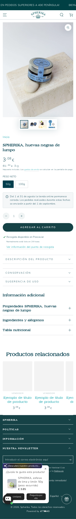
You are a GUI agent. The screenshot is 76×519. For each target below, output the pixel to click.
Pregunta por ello (36, 497)
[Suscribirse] (71, 460)
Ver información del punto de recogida (30, 247)
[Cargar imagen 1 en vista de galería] (24, 124)
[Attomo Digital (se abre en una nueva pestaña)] (44, 511)
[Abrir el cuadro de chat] (8, 499)
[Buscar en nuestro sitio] (61, 15)
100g (21, 184)
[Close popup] (45, 469)
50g (8, 184)
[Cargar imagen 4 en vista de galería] (52, 124)
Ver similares (15, 496)
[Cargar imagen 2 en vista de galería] (33, 124)
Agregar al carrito (38, 227)
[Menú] (5, 15)
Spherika (25, 507)
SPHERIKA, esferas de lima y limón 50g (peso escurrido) (30, 481)
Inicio (6, 137)
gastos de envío (31, 169)
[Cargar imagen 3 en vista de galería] (43, 124)
